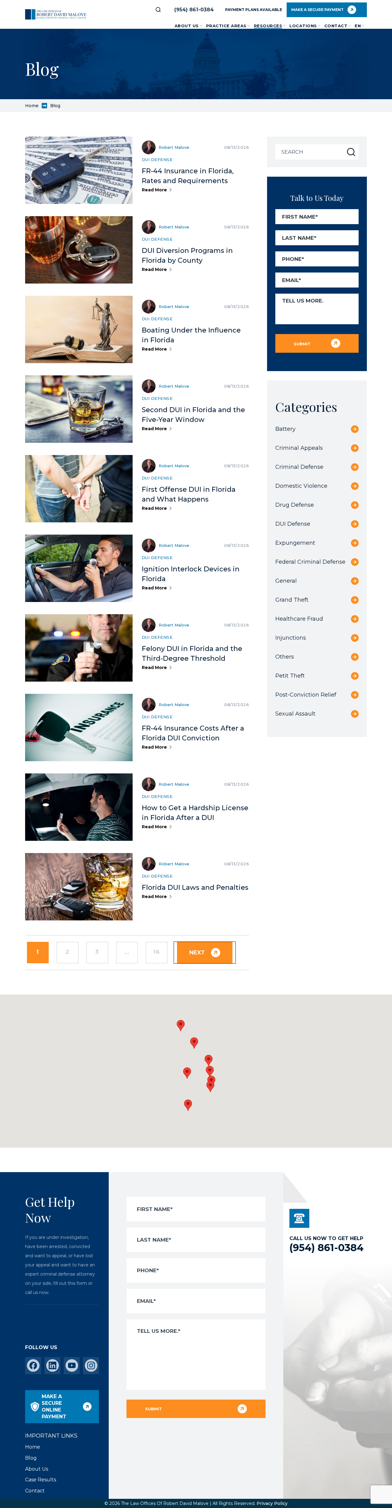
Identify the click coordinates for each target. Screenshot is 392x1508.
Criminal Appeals (299, 448)
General (286, 580)
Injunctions (290, 637)
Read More (154, 190)
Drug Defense (294, 505)
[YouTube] (72, 1365)
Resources (268, 25)
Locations (303, 25)
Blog (31, 1458)
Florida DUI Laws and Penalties (195, 887)
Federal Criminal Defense (310, 561)
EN (358, 25)
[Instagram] (91, 1365)
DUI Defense (157, 159)
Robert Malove (174, 147)
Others (284, 656)
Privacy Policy (272, 1503)
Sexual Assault (295, 713)
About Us (187, 25)
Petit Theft (290, 675)
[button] (210, 1086)
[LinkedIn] (52, 1365)
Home (32, 105)
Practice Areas (226, 25)
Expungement (295, 543)
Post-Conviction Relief (305, 694)
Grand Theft (291, 599)
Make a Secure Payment (317, 9)
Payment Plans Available (253, 9)
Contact (336, 25)
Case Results (40, 1480)
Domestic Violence (301, 486)
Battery (285, 429)
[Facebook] (33, 1365)
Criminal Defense (299, 467)
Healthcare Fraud (299, 618)
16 (156, 952)
